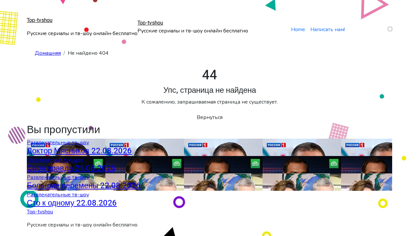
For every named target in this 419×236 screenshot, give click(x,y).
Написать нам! (327, 29)
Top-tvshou (39, 20)
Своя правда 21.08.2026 (71, 168)
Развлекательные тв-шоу (58, 142)
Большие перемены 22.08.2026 (84, 185)
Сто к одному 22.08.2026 (72, 203)
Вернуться (210, 117)
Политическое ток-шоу (55, 160)
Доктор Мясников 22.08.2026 (79, 151)
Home (298, 29)
